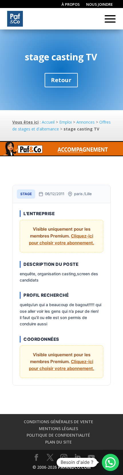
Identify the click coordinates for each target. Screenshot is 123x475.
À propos (70, 4)
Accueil (48, 122)
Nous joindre (99, 4)
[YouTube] (91, 457)
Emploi (65, 122)
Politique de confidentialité (58, 435)
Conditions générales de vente (58, 421)
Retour (61, 80)
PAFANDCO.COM (74, 467)
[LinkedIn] (77, 457)
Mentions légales (58, 428)
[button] (110, 462)
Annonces (85, 122)
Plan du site (58, 442)
